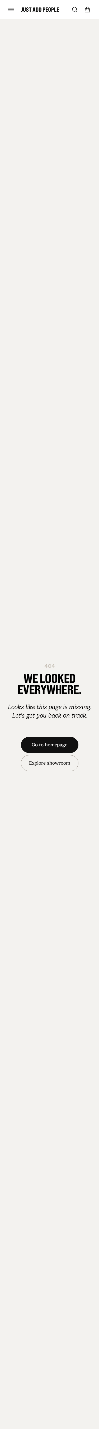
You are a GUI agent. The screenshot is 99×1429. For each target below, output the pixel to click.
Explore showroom (49, 763)
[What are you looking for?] (74, 9)
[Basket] (87, 9)
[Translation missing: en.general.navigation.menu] (11, 9)
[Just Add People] (40, 9)
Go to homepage (49, 744)
